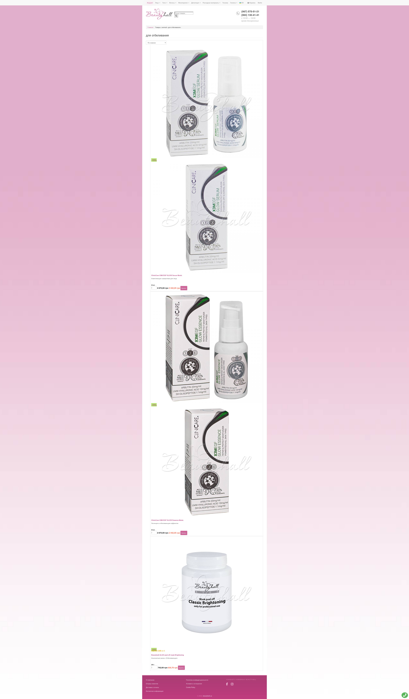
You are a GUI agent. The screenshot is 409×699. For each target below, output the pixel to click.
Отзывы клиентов (152, 683)
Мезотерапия (183, 3)
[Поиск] (176, 16)
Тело (164, 3)
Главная (150, 27)
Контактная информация (154, 691)
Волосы (172, 3)
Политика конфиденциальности (197, 680)
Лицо (157, 3)
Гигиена (233, 3)
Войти (260, 3)
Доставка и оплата (152, 687)
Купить (183, 288)
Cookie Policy (190, 687)
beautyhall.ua (159, 14)
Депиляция (195, 3)
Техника (225, 3)
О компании (150, 680)
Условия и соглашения (194, 683)
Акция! (150, 3)
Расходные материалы (211, 3)
